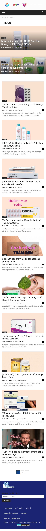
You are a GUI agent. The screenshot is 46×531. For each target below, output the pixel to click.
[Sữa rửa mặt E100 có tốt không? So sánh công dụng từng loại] (23, 70)
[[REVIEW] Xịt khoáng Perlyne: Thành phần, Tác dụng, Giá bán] (23, 130)
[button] (3, 12)
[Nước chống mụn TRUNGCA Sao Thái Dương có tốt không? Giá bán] (23, 46)
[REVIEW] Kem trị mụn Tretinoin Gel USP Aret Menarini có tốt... (22, 183)
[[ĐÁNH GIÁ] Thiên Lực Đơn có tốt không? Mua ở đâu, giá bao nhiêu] (23, 361)
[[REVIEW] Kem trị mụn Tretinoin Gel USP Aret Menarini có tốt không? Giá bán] (23, 169)
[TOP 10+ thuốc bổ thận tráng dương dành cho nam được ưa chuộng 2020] (23, 439)
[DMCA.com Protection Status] (23, 525)
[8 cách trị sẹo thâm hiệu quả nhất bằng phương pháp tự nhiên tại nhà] (23, 246)
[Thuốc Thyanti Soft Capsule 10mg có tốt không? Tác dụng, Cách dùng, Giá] (23, 284)
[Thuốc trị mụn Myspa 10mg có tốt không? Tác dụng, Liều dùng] (23, 91)
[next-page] (27, 472)
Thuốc (4, 38)
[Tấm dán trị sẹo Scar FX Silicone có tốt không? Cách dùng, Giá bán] (23, 400)
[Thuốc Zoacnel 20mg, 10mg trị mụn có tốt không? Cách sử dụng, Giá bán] (23, 323)
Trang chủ (5, 17)
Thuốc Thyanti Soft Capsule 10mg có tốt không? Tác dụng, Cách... (22, 298)
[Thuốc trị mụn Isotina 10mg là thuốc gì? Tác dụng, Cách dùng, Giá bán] (23, 207)
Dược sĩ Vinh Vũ (6, 47)
